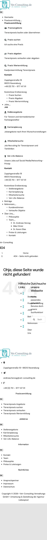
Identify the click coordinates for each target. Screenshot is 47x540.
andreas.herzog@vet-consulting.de (19, 378)
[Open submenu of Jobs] (9, 105)
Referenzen (32, 323)
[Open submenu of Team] (14, 220)
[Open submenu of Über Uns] (13, 214)
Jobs (30, 310)
